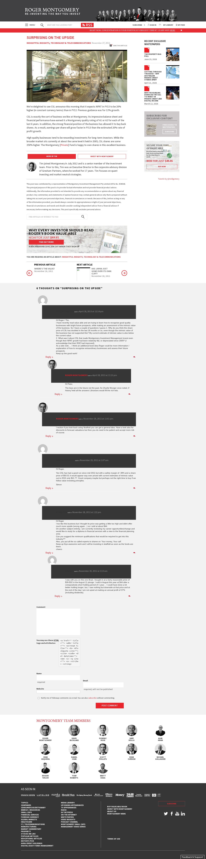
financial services (30, 814)
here (155, 30)
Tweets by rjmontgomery (168, 179)
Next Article (85, 264)
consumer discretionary (33, 807)
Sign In (153, 25)
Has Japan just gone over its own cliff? (101, 271)
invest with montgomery (119, 809)
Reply (49, 357)
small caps (26, 812)
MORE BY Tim (51, 156)
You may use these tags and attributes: (47, 641)
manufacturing (28, 826)
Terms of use (113, 839)
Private (64, 145)
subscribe (169, 131)
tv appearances (68, 807)
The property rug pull (152, 55)
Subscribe (137, 25)
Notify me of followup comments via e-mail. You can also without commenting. (78, 698)
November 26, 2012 (43, 271)
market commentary (31, 829)
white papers (67, 817)
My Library (168, 25)
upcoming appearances (72, 805)
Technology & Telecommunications (71, 43)
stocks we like (28, 833)
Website (40, 688)
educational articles (31, 838)
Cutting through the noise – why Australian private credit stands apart (153, 76)
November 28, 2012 (101, 276)
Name (39, 673)
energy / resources (30, 810)
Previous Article (44, 264)
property (26, 831)
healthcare (26, 822)
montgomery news (116, 813)
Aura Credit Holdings (31, 843)
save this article (120, 46)
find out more (46, 242)
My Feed (181, 25)
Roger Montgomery (76, 375)
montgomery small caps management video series (73, 825)
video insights (68, 819)
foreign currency (30, 817)
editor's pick (27, 841)
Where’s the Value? (44, 268)
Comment (40, 607)
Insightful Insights (38, 43)
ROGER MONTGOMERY (53, 11)
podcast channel (69, 822)
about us (111, 811)
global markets (29, 819)
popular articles (29, 836)
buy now (162, 166)
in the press (67, 812)
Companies (26, 805)
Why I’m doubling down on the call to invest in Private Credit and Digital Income (153, 97)
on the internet (69, 814)
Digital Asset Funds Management (37, 845)
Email (85, 680)
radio (64, 810)
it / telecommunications (33, 824)
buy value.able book (117, 806)
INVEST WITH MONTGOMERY (101, 156)
